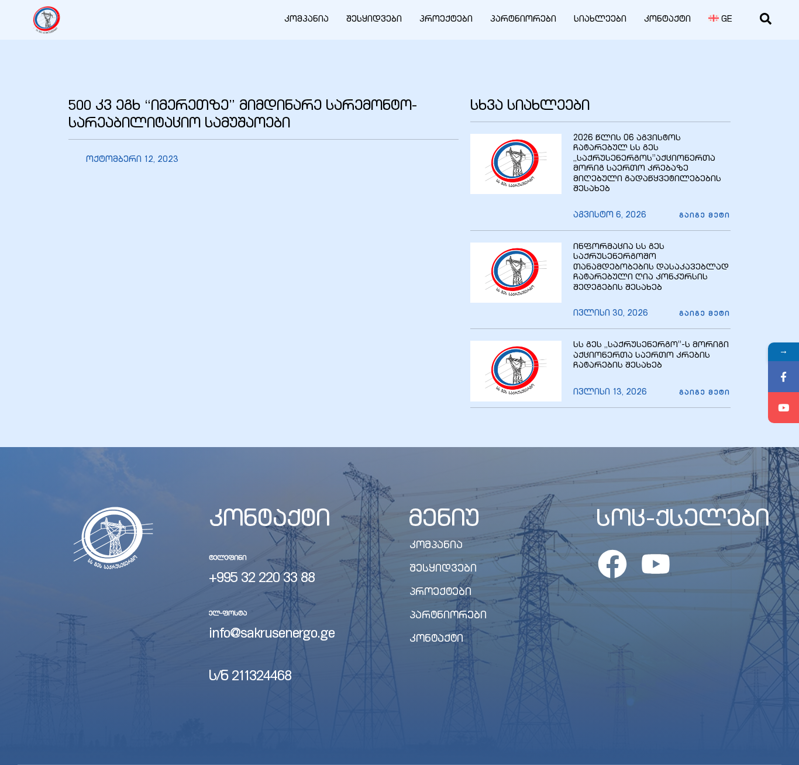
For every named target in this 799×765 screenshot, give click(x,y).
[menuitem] (720, 19)
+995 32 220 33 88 (262, 579)
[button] (705, 216)
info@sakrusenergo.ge (272, 635)
